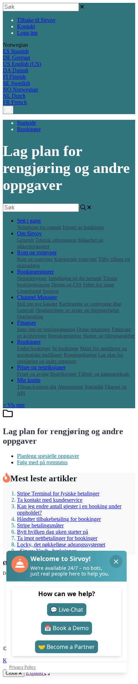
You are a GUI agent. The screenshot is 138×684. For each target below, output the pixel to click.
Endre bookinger (34, 348)
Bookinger (29, 129)
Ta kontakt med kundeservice (49, 500)
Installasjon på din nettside (75, 278)
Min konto (28, 380)
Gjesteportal (29, 291)
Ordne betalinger (93, 329)
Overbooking (30, 316)
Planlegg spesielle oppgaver (48, 456)
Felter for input (98, 284)
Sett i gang (29, 221)
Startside (26, 123)
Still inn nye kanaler (37, 304)
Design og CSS (66, 284)
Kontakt (26, 26)
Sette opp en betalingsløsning (46, 329)
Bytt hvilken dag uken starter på (52, 532)
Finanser (26, 323)
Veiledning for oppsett (39, 227)
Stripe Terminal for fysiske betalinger (58, 493)
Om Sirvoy (29, 233)
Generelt (25, 240)
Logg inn (27, 33)
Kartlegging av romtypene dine (90, 304)
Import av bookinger (83, 227)
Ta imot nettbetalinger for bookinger (57, 538)
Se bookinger (65, 348)
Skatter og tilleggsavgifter (109, 335)
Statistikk (94, 386)
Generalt (25, 310)
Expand (35, 673)
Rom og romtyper (37, 253)
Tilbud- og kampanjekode (104, 374)
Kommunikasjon (80, 355)
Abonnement (70, 386)
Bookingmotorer (35, 272)
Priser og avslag (33, 374)
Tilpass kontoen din (36, 386)
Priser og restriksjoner (41, 367)
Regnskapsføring (64, 335)
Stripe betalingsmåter (40, 525)
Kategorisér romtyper (75, 259)
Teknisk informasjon (55, 240)
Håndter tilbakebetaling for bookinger (59, 519)
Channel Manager (37, 297)
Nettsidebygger (32, 278)
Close (12, 673)
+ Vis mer (14, 405)
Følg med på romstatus (42, 462)
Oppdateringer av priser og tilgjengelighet (77, 310)
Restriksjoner (63, 374)
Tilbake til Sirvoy (36, 20)
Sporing (50, 291)
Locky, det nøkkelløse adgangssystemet (61, 545)
